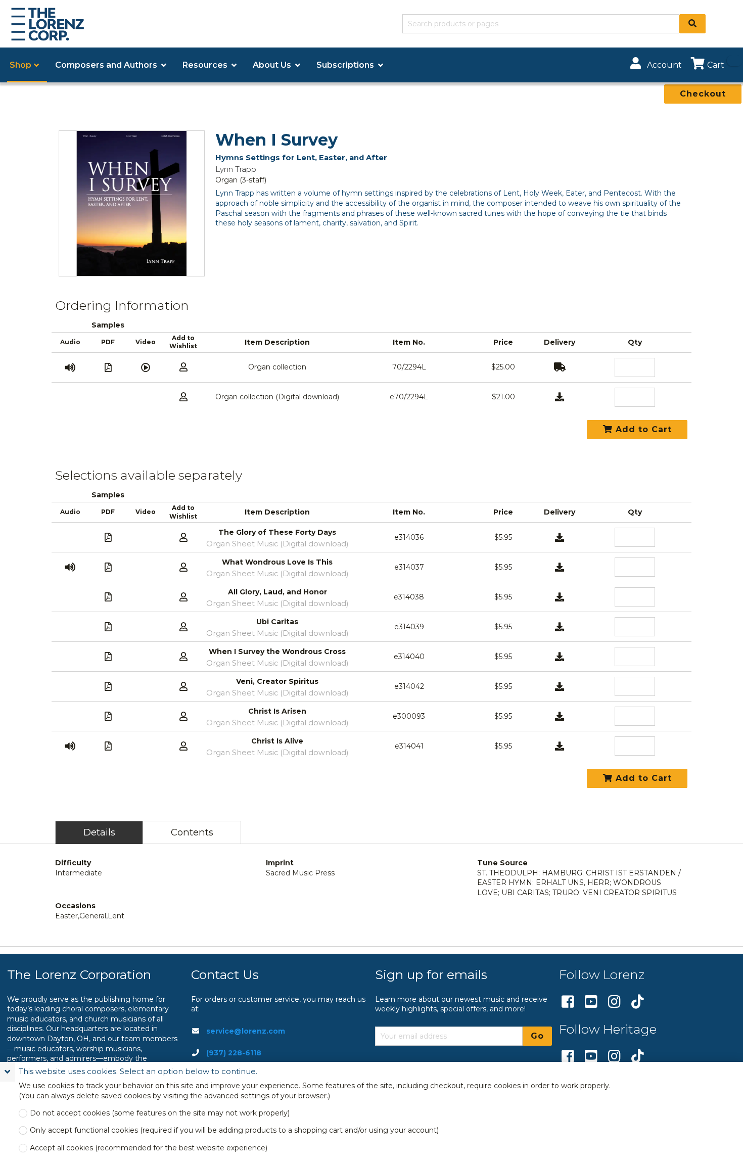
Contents (192, 832)
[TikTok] (637, 1002)
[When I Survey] (132, 203)
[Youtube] (591, 1002)
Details (99, 832)
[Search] (692, 23)
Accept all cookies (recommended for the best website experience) (148, 1148)
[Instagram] (614, 1002)
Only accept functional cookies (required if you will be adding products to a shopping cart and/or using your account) (234, 1130)
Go (537, 1036)
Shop (20, 65)
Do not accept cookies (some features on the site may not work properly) (160, 1113)
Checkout (703, 94)
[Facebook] (568, 1002)
